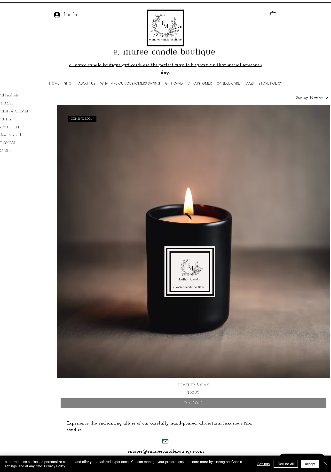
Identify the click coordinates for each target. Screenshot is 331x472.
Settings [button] (263, 463)
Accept (310, 463)
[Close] (325, 463)
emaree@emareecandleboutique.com (165, 451)
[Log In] (55, 15)
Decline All (286, 463)
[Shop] (273, 13)
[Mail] (165, 441)
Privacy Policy (54, 466)
